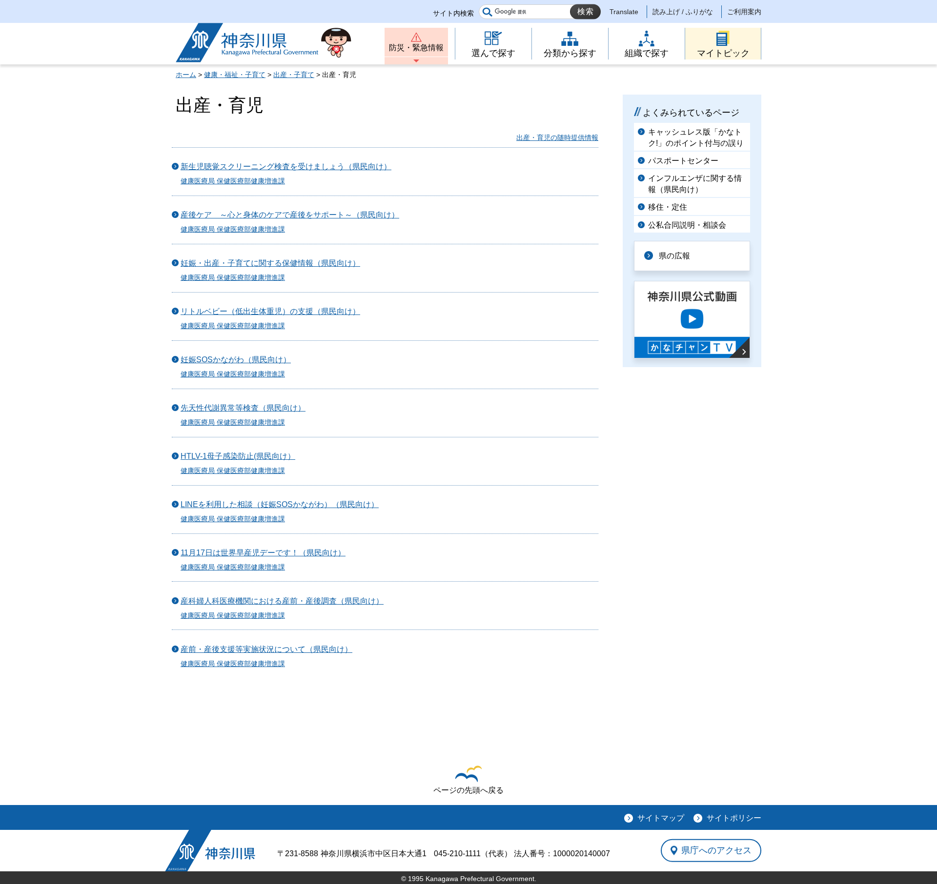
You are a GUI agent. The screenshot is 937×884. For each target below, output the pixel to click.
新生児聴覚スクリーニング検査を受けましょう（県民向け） (286, 166)
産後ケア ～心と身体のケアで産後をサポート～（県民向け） (290, 215)
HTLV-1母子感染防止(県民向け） (238, 456)
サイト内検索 (453, 13)
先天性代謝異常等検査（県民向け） (243, 408)
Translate (624, 12)
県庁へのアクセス (716, 850)
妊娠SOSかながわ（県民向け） (236, 359)
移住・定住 (667, 207)
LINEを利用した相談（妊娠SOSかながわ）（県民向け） (280, 504)
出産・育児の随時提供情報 (557, 137)
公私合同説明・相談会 (687, 225)
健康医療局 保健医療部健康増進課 (233, 181)
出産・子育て (293, 75)
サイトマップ (660, 818)
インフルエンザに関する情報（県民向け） (695, 183)
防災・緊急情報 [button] (416, 47)
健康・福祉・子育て (234, 75)
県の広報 (674, 256)
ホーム (186, 75)
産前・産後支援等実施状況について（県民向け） (266, 649)
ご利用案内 (744, 12)
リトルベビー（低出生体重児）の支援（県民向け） (270, 311)
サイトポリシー (734, 818)
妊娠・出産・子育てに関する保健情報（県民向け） (270, 263)
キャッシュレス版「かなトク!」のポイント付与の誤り (696, 137)
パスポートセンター (683, 161)
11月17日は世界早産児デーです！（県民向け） (263, 553)
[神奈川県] (210, 850)
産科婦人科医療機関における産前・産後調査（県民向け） (282, 601)
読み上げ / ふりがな (682, 12)
